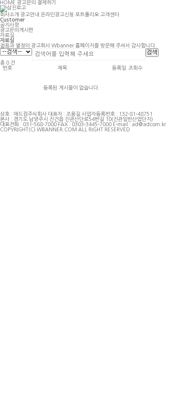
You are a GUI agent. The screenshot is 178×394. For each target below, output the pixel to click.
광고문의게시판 (16, 30)
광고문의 (26, 2)
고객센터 (109, 14)
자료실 (7, 35)
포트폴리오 (87, 14)
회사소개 (9, 14)
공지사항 (9, 25)
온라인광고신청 (57, 14)
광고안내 (29, 14)
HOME (8, 2)
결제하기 (46, 2)
